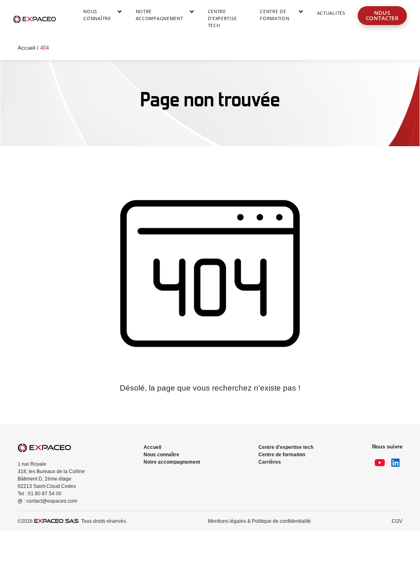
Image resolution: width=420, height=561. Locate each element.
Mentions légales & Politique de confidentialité (259, 521)
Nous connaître (97, 14)
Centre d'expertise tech (285, 447)
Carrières (269, 462)
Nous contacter (382, 15)
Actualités (331, 13)
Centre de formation (281, 455)
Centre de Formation (274, 14)
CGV (397, 521)
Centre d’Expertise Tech (222, 18)
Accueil (26, 48)
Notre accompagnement (159, 14)
